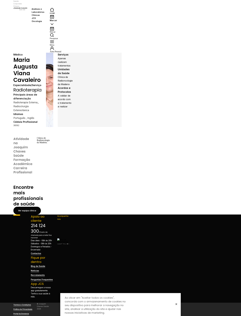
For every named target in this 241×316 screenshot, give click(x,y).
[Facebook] (63, 223)
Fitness (16, 6)
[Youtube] (63, 236)
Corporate (17, 4)
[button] (38, 4)
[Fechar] (176, 304)
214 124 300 (38, 228)
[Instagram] (63, 227)
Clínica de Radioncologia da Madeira (65, 81)
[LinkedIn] (63, 232)
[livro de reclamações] (63, 242)
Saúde (16, 1)
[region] (120, 304)
